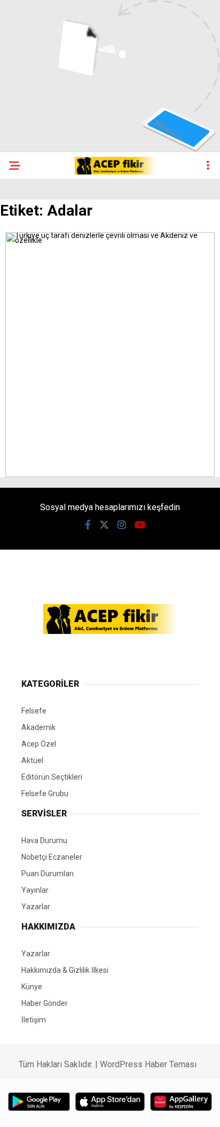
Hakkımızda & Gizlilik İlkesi (64, 970)
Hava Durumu (44, 840)
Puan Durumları (47, 873)
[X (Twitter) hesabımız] (104, 524)
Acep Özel (38, 744)
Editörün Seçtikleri (51, 777)
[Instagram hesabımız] (121, 524)
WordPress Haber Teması (148, 1064)
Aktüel (32, 760)
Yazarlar (35, 906)
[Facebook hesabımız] (88, 524)
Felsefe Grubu (44, 793)
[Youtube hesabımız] (140, 524)
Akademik (38, 727)
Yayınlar (35, 890)
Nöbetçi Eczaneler (51, 857)
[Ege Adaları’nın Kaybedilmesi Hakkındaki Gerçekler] (110, 474)
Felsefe (33, 711)
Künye (31, 986)
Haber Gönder (44, 1003)
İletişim (33, 1019)
